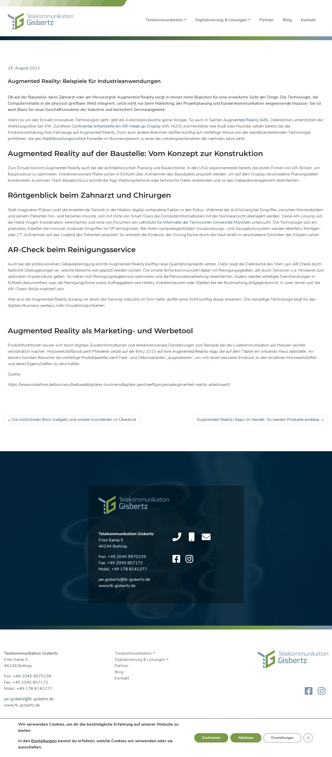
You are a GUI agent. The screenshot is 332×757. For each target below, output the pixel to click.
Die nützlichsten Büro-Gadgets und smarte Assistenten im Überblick (74, 419)
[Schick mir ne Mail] (206, 537)
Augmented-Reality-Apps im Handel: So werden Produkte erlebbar (258, 419)
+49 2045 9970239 (127, 557)
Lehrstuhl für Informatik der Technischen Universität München (195, 222)
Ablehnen (246, 737)
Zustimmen (211, 737)
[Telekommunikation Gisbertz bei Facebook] (176, 559)
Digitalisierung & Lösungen (221, 20)
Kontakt (308, 20)
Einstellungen (44, 741)
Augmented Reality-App (194, 351)
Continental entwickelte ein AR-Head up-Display (116, 126)
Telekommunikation (164, 20)
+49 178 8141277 (129, 569)
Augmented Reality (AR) (245, 120)
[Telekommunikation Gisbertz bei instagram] (189, 559)
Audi (221, 126)
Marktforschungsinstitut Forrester (72, 139)
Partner (266, 20)
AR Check (301, 264)
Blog (287, 20)
